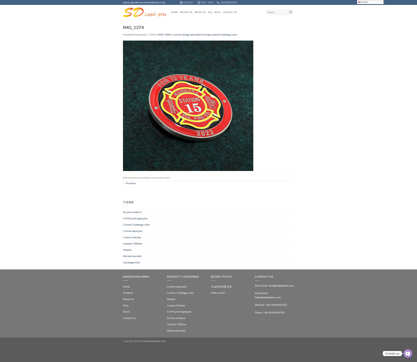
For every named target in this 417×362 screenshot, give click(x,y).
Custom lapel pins (133, 230)
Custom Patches (132, 237)
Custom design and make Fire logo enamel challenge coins (205, 34)
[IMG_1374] (188, 105)
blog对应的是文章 (221, 286)
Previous (129, 183)
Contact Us (230, 12)
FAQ (210, 12)
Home (174, 12)
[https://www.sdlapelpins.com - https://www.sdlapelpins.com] (144, 12)
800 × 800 (164, 34)
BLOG (218, 12)
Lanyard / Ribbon (132, 243)
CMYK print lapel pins (135, 218)
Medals (127, 249)
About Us (200, 12)
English (364, 2)
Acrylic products (132, 212)
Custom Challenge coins (136, 224)
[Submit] (290, 12)
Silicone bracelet (132, 256)
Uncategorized (131, 262)
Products (186, 12)
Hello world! (218, 292)
